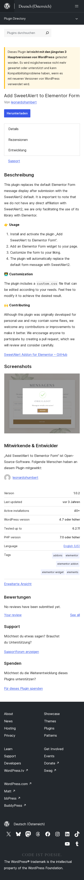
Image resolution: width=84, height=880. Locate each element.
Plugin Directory (15, 18)
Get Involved (54, 749)
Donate (51, 763)
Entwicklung (17, 150)
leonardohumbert (24, 102)
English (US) (72, 546)
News (8, 721)
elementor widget (53, 572)
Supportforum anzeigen (21, 652)
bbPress (12, 798)
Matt (9, 791)
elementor (72, 555)
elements (72, 572)
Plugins (49, 728)
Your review (13, 615)
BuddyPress (15, 805)
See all (75, 615)
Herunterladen (17, 113)
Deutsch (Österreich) (29, 824)
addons (57, 555)
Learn (8, 749)
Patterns (50, 735)
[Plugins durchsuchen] (47, 33)
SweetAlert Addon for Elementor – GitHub (35, 354)
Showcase (52, 714)
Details (13, 129)
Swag (50, 770)
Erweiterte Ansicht (18, 584)
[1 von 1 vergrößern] (74, 379)
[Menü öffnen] (77, 6)
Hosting (10, 728)
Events (49, 756)
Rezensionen (18, 140)
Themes (50, 721)
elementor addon (67, 563)
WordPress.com (18, 784)
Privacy (9, 735)
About (8, 714)
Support (14, 161)
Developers (12, 763)
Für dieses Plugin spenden (23, 688)
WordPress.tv (16, 770)
